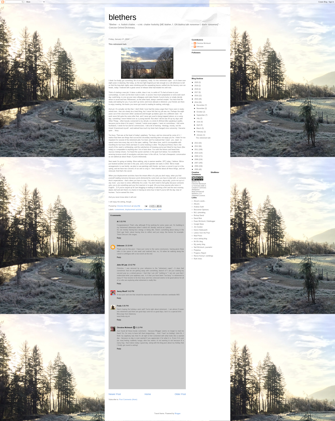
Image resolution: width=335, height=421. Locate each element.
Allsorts (197, 204)
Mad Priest (198, 236)
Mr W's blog (198, 241)
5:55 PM (122, 222)
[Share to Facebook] (158, 206)
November (201, 108)
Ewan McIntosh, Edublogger (204, 221)
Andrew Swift (199, 207)
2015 (196, 99)
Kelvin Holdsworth (200, 230)
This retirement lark (203, 138)
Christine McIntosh (124, 328)
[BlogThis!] (153, 206)
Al (118, 222)
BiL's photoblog (199, 213)
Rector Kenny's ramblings (203, 256)
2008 (196, 159)
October (200, 112)
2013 (196, 143)
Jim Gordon (198, 227)
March (199, 128)
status (154, 209)
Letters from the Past (202, 233)
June (199, 122)
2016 (196, 96)
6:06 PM (125, 306)
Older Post (180, 394)
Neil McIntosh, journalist (203, 247)
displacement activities (134, 209)
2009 (196, 156)
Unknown (120, 246)
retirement (147, 209)
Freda (119, 306)
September (201, 115)
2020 (196, 82)
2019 (196, 86)
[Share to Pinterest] (160, 206)
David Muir (198, 218)
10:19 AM (128, 246)
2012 (196, 146)
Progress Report (200, 253)
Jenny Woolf (122, 291)
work (159, 209)
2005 (196, 169)
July (198, 118)
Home (148, 394)
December (201, 105)
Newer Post (115, 394)
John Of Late (122, 265)
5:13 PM (139, 328)
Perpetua (197, 250)
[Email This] (150, 206)
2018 (196, 89)
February (200, 132)
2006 (196, 166)
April (198, 125)
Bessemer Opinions (201, 210)
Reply (119, 238)
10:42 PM (131, 265)
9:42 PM (131, 291)
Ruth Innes (198, 259)
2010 (196, 153)
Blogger (177, 413)
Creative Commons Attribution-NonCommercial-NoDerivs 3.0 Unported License (199, 192)
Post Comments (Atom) (128, 399)
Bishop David (199, 215)
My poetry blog (199, 244)
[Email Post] (146, 206)
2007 (196, 163)
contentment (119, 209)
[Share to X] (155, 206)
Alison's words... (200, 201)
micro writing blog (200, 239)
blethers (122, 17)
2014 (196, 102)
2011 (196, 149)
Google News (199, 224)
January (200, 135)
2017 (196, 92)
